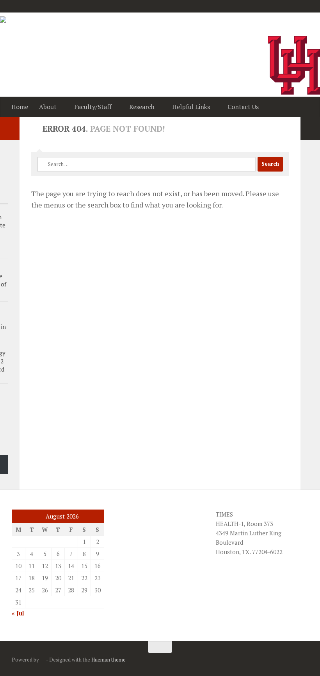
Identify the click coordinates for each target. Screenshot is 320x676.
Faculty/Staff (93, 106)
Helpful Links (191, 106)
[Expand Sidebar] (310, 128)
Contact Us (243, 106)
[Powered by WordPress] (42, 659)
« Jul (18, 613)
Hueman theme (108, 659)
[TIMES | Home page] (28, 28)
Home (19, 106)
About (48, 106)
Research (142, 106)
